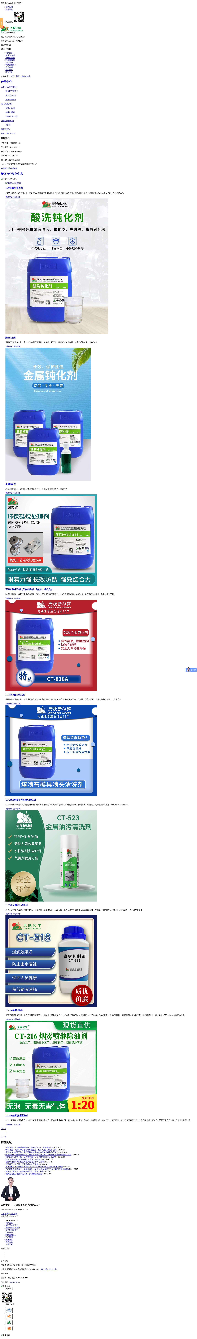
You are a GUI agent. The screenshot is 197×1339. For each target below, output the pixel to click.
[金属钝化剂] (48, 480)
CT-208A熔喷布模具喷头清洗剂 (20, 800)
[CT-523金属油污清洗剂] (51, 901)
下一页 (3, 1137)
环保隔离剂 (10, 60)
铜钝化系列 (10, 108)
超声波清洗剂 (10, 100)
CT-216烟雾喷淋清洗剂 (16, 1115)
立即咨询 (17, 197)
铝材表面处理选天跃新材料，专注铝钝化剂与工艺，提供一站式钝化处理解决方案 (38, 1155)
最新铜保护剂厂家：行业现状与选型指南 (21, 1164)
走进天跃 (9, 70)
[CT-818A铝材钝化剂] (51, 690)
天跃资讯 (9, 1240)
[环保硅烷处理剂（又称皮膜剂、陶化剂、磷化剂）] (51, 585)
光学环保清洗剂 (11, 1230)
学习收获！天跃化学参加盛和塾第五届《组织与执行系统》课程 (31, 1150)
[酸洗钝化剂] (56, 333)
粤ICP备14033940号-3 (49, 1269)
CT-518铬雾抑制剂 (14, 1010)
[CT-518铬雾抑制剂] (51, 1006)
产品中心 (9, 62)
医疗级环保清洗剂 (12, 1228)
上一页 (3, 1129)
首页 (12, 76)
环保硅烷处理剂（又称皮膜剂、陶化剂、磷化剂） (29, 589)
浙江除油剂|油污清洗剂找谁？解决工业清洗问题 (24, 1159)
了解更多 (9, 197)
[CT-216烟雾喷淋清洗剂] (51, 1111)
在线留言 (9, 10)
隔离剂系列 (5, 129)
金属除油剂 (10, 55)
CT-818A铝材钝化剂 (15, 694)
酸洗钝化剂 (10, 337)
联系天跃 (9, 72)
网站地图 (9, 7)
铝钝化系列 (10, 112)
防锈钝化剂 (10, 58)
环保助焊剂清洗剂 (14, 188)
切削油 (8, 125)
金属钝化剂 (10, 484)
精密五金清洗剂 (11, 1225)
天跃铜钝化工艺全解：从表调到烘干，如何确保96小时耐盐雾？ (31, 1157)
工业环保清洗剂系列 (9, 87)
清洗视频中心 (10, 65)
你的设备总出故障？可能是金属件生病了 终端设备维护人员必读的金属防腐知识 (37, 1169)
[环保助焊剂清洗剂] (13, 183)
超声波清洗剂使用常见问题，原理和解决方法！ (24, 1174)
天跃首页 (9, 53)
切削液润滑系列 (7, 121)
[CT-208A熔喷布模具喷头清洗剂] (51, 796)
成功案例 (9, 67)
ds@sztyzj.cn (15, 1282)
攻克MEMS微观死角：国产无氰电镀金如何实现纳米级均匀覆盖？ (31, 1152)
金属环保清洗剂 (11, 91)
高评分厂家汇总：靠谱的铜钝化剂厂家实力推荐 (24, 1171)
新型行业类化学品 (23, 76)
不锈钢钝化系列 (11, 117)
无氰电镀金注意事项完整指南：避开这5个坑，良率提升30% (29, 1147)
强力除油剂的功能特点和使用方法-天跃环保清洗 (24, 1162)
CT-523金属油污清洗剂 (16, 905)
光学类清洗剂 (10, 95)
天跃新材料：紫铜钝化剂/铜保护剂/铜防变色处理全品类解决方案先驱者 (34, 1167)
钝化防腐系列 (6, 104)
